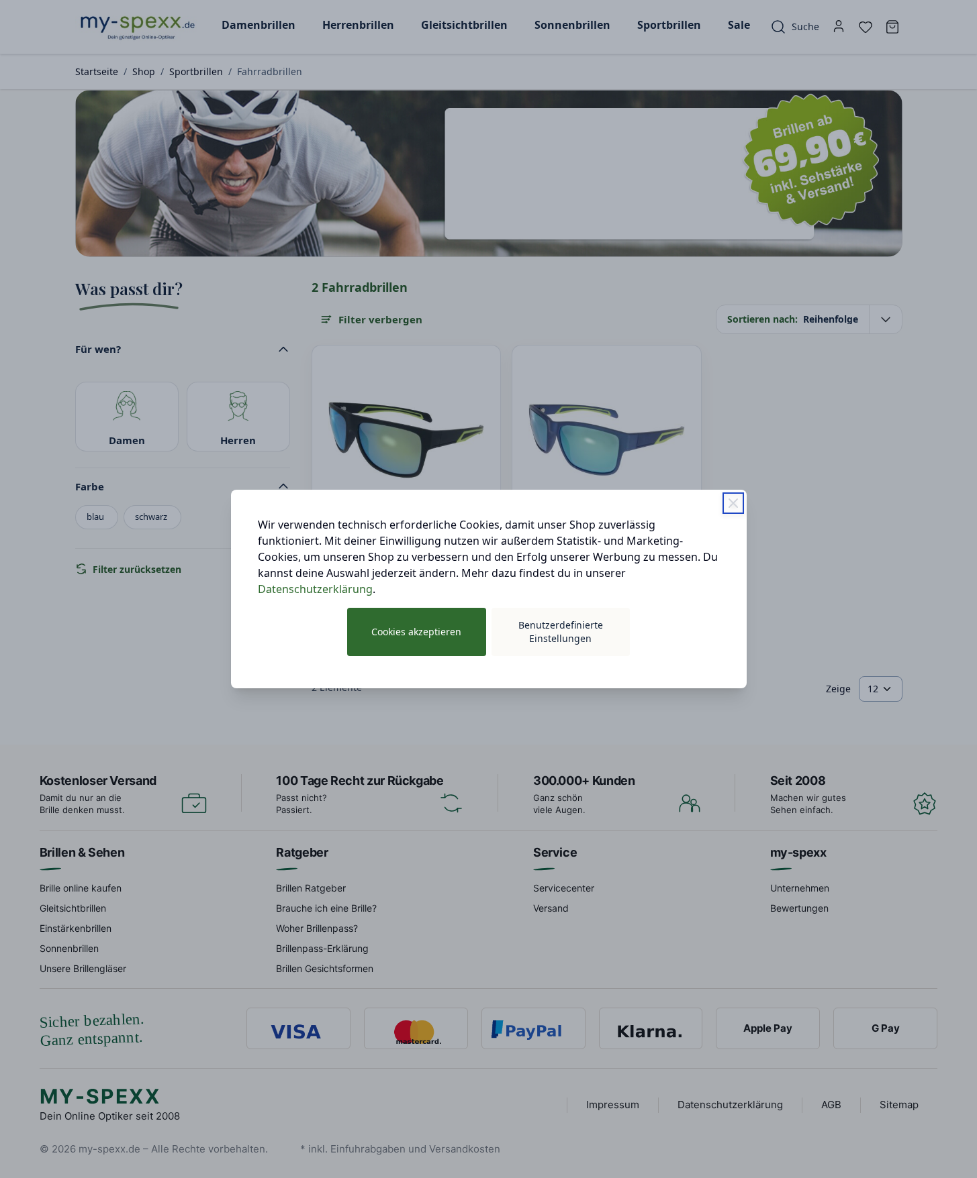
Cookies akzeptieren (416, 631)
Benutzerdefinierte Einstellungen (560, 632)
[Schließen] (733, 503)
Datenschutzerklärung (315, 589)
